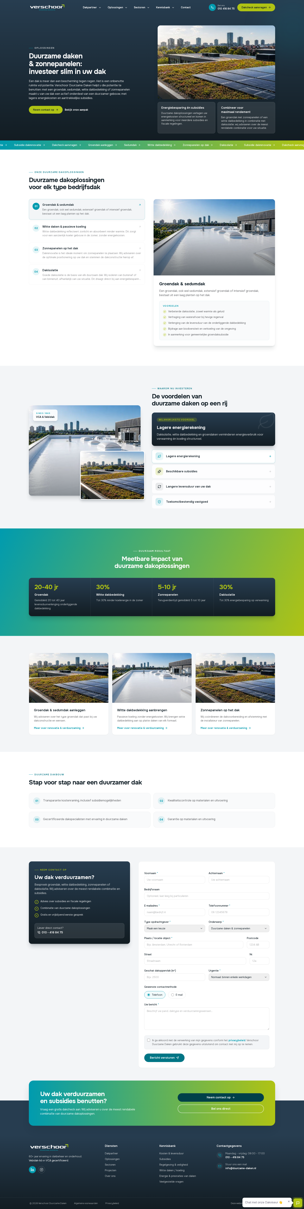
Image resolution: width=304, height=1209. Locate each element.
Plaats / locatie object (158, 938)
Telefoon (157, 994)
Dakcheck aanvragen (254, 7)
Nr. (251, 954)
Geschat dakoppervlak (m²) (160, 970)
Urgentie (215, 970)
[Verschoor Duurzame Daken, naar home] (47, 7)
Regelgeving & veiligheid (173, 1164)
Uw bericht (151, 1004)
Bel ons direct (220, 1109)
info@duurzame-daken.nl (240, 1168)
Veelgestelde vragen (171, 1181)
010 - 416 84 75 (52, 932)
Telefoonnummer (219, 905)
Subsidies (165, 1159)
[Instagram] (41, 1169)
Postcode (252, 938)
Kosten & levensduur (171, 1153)
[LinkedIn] (32, 1169)
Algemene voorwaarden (86, 1203)
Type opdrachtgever (157, 922)
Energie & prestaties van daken (177, 1176)
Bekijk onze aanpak (76, 109)
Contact (186, 7)
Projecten (110, 1170)
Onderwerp (216, 922)
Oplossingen (115, 7)
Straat (148, 954)
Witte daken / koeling (172, 1170)
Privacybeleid (112, 1203)
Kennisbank (163, 7)
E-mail (179, 994)
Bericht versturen (162, 1058)
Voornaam (151, 873)
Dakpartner (90, 7)
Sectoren (139, 7)
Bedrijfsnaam (152, 889)
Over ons (110, 1176)
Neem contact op (43, 109)
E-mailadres (152, 905)
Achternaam (217, 873)
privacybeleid (237, 1040)
